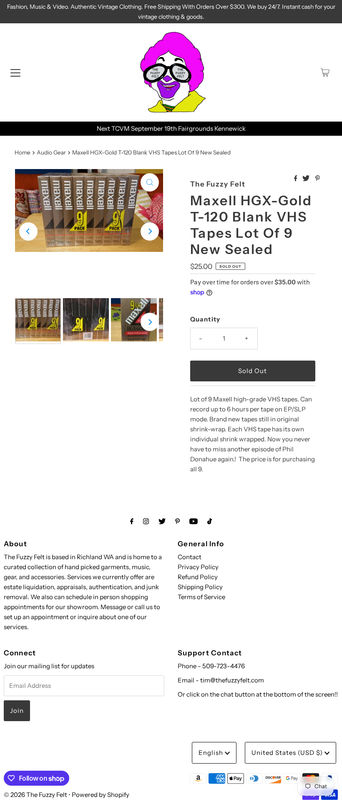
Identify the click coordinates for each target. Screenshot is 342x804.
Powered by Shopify (100, 795)
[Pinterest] (177, 521)
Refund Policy (198, 577)
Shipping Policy (200, 587)
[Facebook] (131, 521)
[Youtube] (193, 521)
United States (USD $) (287, 753)
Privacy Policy (198, 567)
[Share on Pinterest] (317, 178)
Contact (189, 557)
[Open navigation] (15, 72)
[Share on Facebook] (296, 178)
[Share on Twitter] (306, 178)
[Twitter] (162, 521)
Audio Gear (51, 152)
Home (22, 152)
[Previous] (28, 231)
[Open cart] (325, 72)
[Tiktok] (209, 521)
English (212, 753)
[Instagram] (146, 521)
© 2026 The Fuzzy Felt (35, 795)
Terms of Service (201, 597)
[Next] (150, 231)
